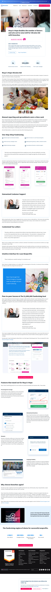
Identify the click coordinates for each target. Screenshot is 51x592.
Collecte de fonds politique (33, 552)
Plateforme (15, 5)
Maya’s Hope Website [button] (22, 52)
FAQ (19, 558)
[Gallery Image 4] (31, 113)
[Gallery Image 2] (24, 113)
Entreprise (30, 5)
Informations (21, 550)
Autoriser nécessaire (36, 588)
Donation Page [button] (12, 52)
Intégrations (42, 550)
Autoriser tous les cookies (26, 588)
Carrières (20, 556)
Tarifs (20, 5)
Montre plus (36, 586)
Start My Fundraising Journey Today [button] (25, 377)
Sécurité (20, 561)
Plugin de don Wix (43, 556)
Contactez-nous (22, 552)
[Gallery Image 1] (20, 113)
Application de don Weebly (45, 558)
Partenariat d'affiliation (23, 563)
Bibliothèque (21, 564)
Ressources (24, 5)
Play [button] (13, 514)
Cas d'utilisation (31, 550)
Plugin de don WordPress (44, 552)
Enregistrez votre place (25, 2)
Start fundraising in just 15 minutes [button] (25, 545)
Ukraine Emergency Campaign (7, 339)
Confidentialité (21, 560)
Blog (19, 555)
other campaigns (6, 502)
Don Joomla (42, 561)
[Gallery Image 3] (27, 113)
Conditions (21, 559)
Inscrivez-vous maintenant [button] (44, 5)
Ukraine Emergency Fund (44, 501)
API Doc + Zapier (43, 563)
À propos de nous (22, 554)
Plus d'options (45, 588)
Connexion (35, 5)
